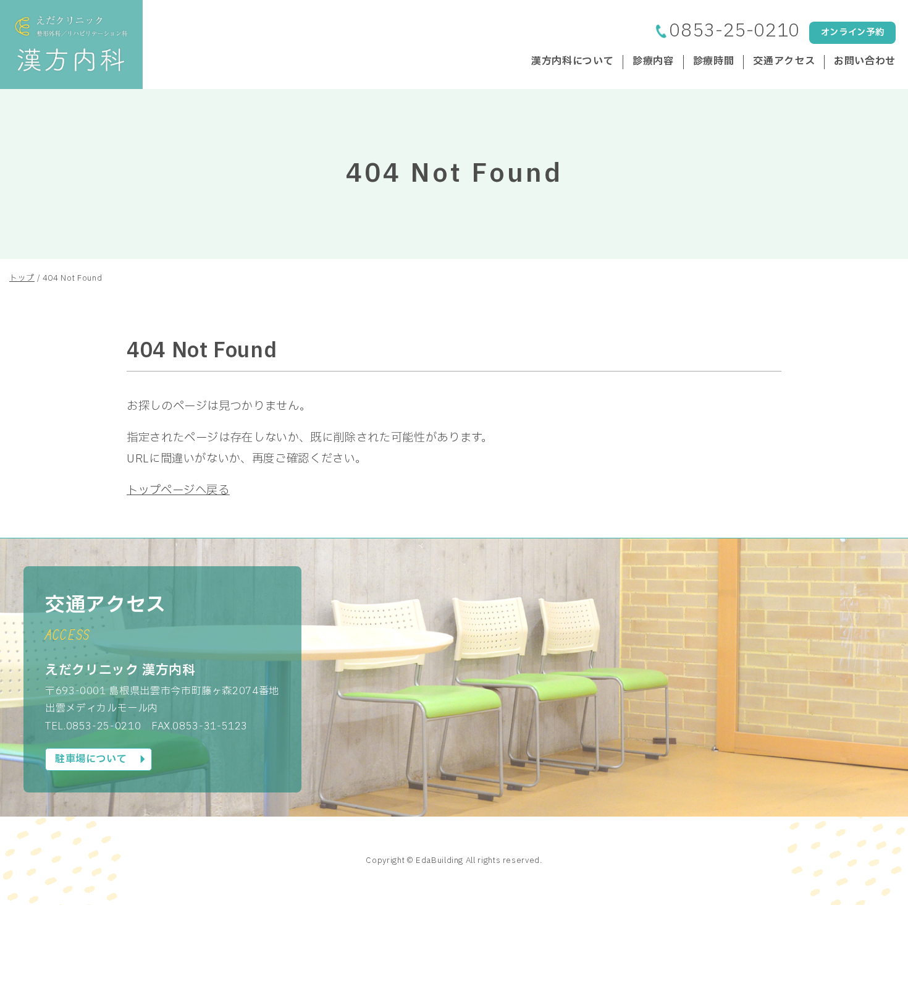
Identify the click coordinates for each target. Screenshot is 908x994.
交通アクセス (784, 62)
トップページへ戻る (178, 490)
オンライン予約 (852, 32)
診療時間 (713, 62)
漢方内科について (572, 62)
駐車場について (91, 759)
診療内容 (653, 62)
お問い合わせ (865, 62)
